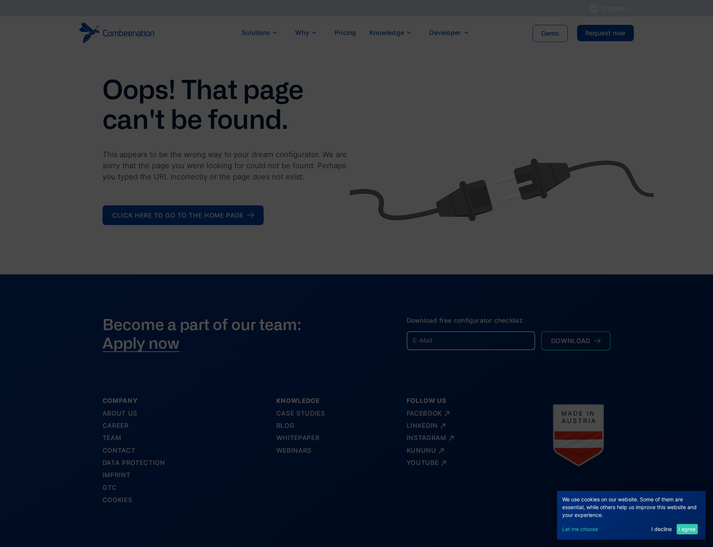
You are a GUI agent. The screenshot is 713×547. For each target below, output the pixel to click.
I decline (661, 529)
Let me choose (580, 529)
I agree (687, 529)
